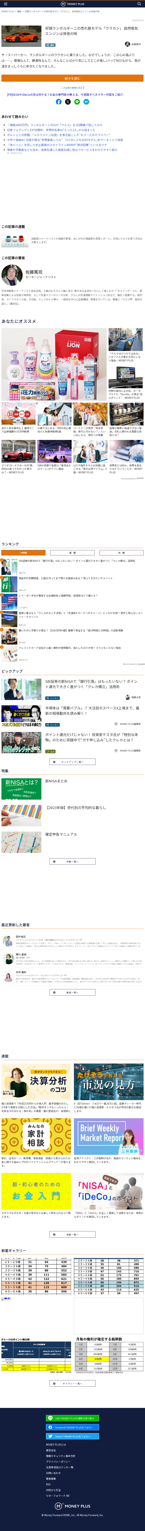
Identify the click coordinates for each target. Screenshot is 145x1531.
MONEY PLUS (7, 11)
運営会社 (51, 1450)
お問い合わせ (53, 1473)
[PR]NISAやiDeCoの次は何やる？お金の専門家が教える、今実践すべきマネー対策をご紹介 (65, 94)
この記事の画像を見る (71, 87)
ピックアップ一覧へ (73, 761)
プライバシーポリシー (58, 1461)
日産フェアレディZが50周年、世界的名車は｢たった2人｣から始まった (51, 130)
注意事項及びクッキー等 (59, 1467)
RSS (48, 1484)
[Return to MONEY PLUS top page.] (72, 3)
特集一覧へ (72, 861)
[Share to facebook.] (59, 102)
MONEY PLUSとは (56, 1444)
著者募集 (51, 1478)
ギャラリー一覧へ (73, 1383)
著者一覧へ (72, 992)
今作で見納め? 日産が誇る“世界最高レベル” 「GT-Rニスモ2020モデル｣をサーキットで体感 (65, 140)
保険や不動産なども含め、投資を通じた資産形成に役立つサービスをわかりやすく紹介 (62, 150)
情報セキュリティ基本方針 (61, 1456)
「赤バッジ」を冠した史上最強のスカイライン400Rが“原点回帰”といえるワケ (57, 145)
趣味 (19, 11)
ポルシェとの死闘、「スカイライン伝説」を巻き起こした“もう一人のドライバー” (58, 135)
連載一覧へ (72, 1234)
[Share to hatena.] (86, 102)
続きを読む (72, 78)
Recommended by (129, 478)
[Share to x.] (68, 102)
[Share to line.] (77, 102)
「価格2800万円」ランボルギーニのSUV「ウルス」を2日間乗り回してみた (55, 125)
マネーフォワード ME (58, 1495)
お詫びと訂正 (53, 1490)
